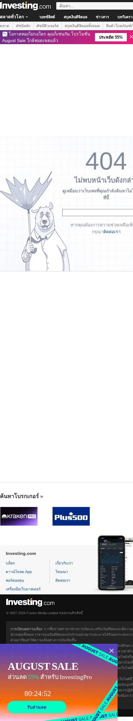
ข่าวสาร (102, 17)
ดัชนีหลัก (23, 26)
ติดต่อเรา (112, 231)
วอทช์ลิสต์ (47, 17)
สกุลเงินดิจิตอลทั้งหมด (82, 26)
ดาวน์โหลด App (19, 572)
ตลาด (4, 26)
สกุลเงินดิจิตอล (75, 17)
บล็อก (10, 563)
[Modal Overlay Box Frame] (59, 682)
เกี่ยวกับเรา (64, 563)
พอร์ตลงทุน (15, 580)
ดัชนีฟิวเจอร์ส (47, 26)
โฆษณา (61, 572)
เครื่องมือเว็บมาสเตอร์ (23, 589)
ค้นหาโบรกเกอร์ (19, 496)
